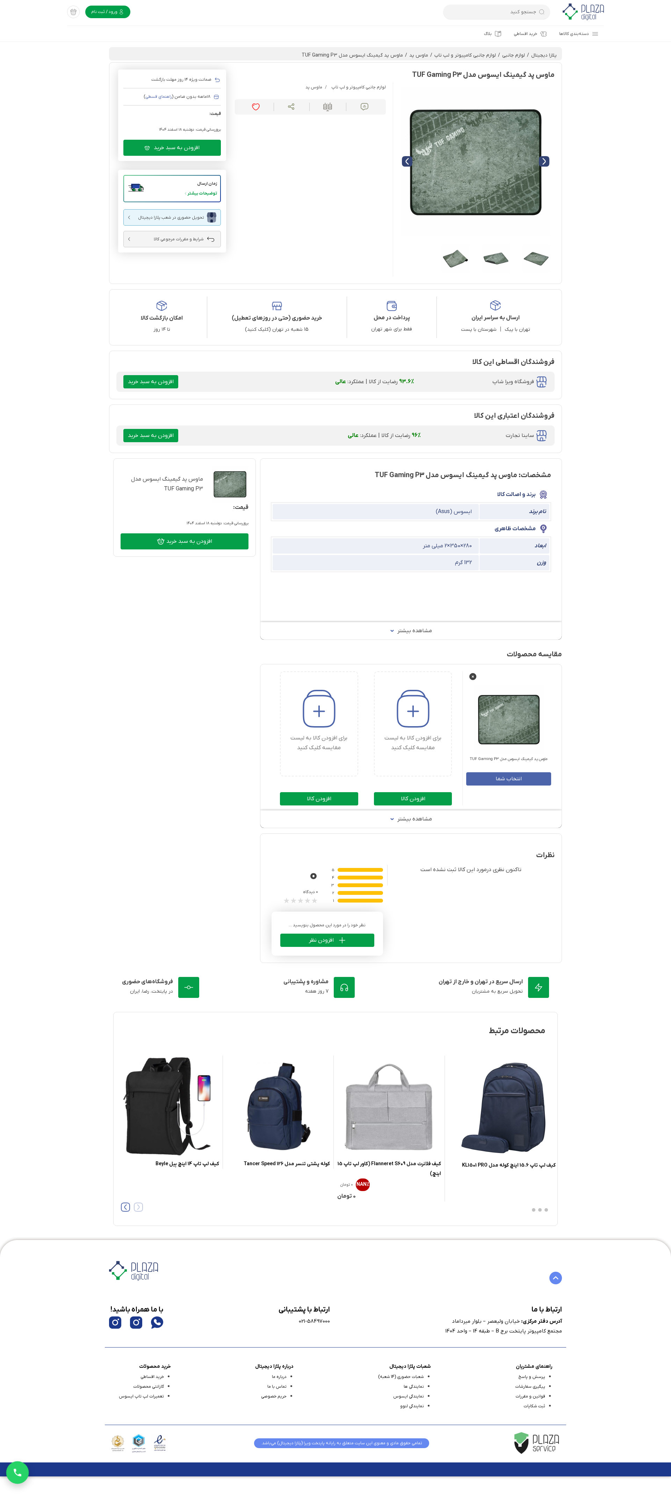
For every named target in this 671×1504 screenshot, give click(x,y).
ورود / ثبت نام (104, 12)
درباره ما (279, 1377)
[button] (172, 188)
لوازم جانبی (513, 55)
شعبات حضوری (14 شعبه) (401, 1377)
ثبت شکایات (534, 1406)
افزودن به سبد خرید (177, 147)
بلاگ (488, 34)
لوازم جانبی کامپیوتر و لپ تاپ (465, 55)
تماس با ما (277, 1386)
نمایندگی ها (414, 1386)
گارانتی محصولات (148, 1386)
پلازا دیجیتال (544, 55)
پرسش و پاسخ (531, 1377)
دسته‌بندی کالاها (574, 34)
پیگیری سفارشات (530, 1386)
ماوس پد (418, 55)
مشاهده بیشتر (414, 630)
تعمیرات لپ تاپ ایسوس (141, 1396)
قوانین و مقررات (530, 1396)
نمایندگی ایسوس (408, 1396)
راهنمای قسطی (158, 97)
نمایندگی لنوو (412, 1406)
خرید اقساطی (525, 34)
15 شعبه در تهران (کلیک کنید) (277, 329)
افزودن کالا (413, 798)
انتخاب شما (509, 778)
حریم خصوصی (274, 1396)
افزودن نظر (321, 940)
